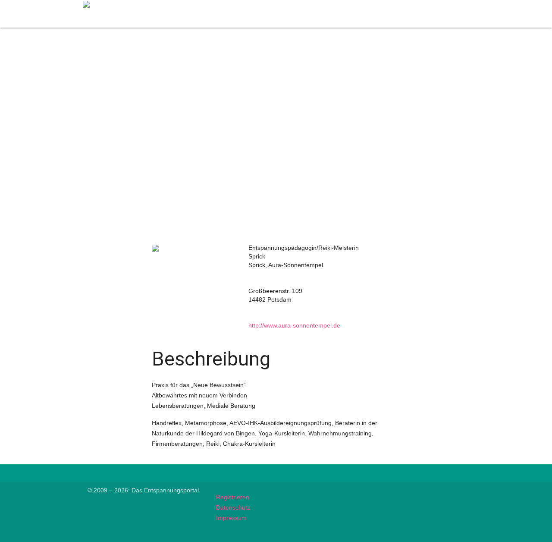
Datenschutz (233, 507)
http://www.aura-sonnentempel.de (294, 325)
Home (273, 5)
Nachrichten (366, 5)
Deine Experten (316, 5)
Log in (454, 5)
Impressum (231, 517)
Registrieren (232, 497)
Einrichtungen (414, 5)
